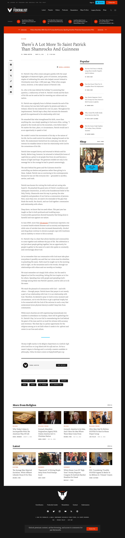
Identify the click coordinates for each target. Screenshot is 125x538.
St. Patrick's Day (56, 384)
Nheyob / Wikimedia (64, 67)
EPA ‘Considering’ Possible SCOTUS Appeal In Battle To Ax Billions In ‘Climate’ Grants (100, 472)
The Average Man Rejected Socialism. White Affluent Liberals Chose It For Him (22, 472)
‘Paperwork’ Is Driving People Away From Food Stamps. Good (49, 472)
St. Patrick (43, 384)
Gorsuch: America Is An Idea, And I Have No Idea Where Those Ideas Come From (74, 431)
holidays (63, 381)
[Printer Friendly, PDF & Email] (11, 92)
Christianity (42, 381)
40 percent (44, 223)
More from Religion (24, 405)
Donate (101, 2)
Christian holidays (28, 381)
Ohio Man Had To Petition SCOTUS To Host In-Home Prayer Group (99, 431)
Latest (16, 446)
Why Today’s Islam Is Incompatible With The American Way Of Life (21, 431)
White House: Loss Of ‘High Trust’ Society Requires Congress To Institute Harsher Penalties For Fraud (75, 473)
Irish (24, 384)
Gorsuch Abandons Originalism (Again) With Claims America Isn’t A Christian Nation (47, 432)
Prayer (33, 384)
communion (53, 381)
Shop (83, 141)
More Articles (61, 365)
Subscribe (112, 2)
